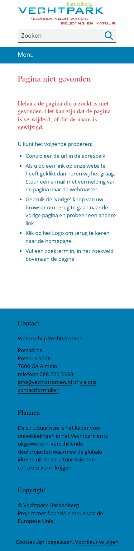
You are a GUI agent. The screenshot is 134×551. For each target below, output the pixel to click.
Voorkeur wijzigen (96, 542)
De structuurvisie (38, 427)
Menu (28, 55)
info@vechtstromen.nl (45, 381)
